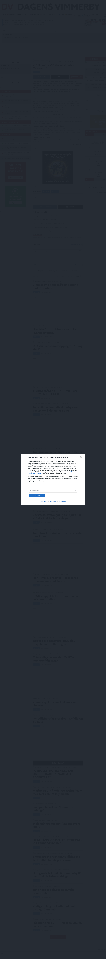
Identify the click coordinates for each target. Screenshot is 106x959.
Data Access (53, 501)
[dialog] (53, 479)
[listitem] (53, 486)
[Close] (81, 457)
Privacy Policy (62, 501)
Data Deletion (43, 501)
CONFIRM (37, 495)
